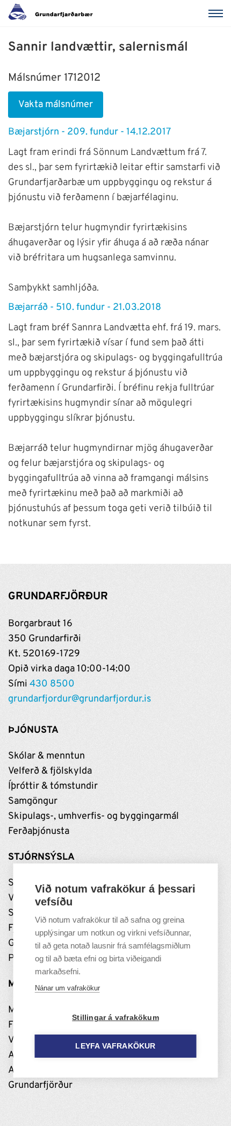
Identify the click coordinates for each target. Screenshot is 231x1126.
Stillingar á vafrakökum (115, 1018)
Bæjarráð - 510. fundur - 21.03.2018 (84, 307)
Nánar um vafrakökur (67, 988)
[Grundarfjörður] (53, 13)
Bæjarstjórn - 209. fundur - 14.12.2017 (89, 132)
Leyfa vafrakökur (115, 1046)
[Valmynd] (217, 13)
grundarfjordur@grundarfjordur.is (79, 699)
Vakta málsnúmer (55, 104)
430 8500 (52, 684)
